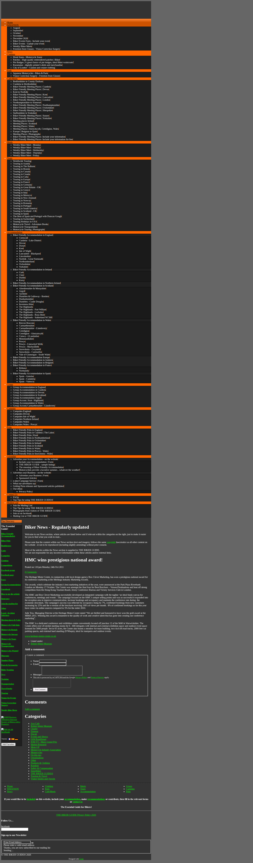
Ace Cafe (35, 723)
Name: (36, 661)
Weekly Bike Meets (9, 710)
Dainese (34, 731)
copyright (111, 542)
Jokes (3, 608)
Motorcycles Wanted (9, 651)
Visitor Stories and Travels (43, 779)
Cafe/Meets (50, 791)
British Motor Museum (41, 643)
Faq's (3, 580)
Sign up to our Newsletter (14, 835)
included (31, 799)
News (9, 791)
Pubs (128, 791)
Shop (3, 674)
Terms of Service (97, 677)
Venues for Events (8, 698)
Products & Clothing (40, 763)
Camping (130, 789)
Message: (37, 674)
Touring (4, 693)
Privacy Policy (81, 677)
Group (129, 786)
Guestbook (5, 589)
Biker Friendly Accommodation (8, 535)
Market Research (38, 744)
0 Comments (31, 572)
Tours (83, 789)
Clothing (4, 561)
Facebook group (8, 570)
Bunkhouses (6, 546)
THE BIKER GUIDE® (42, 773)
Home (10, 786)
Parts (47, 789)
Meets (83, 786)
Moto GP (35, 747)
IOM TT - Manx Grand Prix (44, 742)
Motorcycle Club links (10, 625)
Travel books (6, 688)
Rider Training (7, 670)
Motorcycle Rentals (9, 630)
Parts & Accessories (9, 665)
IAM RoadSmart (38, 739)
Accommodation (88, 791)
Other (33, 760)
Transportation (7, 684)
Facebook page (7, 575)
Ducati (34, 734)
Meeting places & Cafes (11, 620)
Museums (5, 656)
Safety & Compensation (42, 768)
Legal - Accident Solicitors (8, 614)
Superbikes (36, 771)
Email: (36, 664)
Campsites (5, 556)
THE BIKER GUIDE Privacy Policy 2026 (76, 815)
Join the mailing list (9, 604)
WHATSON (13, 789)
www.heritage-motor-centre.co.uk (40, 636)
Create (81, 859)
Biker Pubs (5, 541)
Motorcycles (36, 752)
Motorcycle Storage (9, 634)
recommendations (96, 799)
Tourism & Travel (39, 776)
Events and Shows (39, 736)
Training (5, 679)
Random (35, 765)
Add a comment (32, 709)
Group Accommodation (11, 585)
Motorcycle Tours (8, 639)
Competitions (6, 565)
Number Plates (7, 660)
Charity (34, 729)
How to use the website (10, 594)
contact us (78, 802)
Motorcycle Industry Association (46, 750)
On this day (36, 755)
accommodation (72, 799)
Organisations (37, 757)
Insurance (5, 599)
